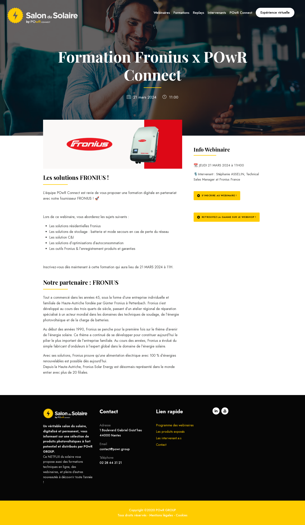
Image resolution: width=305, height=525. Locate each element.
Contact (161, 444)
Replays (198, 12)
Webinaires (162, 12)
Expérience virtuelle (275, 12)
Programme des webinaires (175, 425)
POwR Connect (241, 12)
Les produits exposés (170, 431)
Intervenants (217, 12)
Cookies (181, 515)
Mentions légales (161, 515)
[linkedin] (216, 410)
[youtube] (224, 410)
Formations (181, 12)
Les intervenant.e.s (168, 438)
